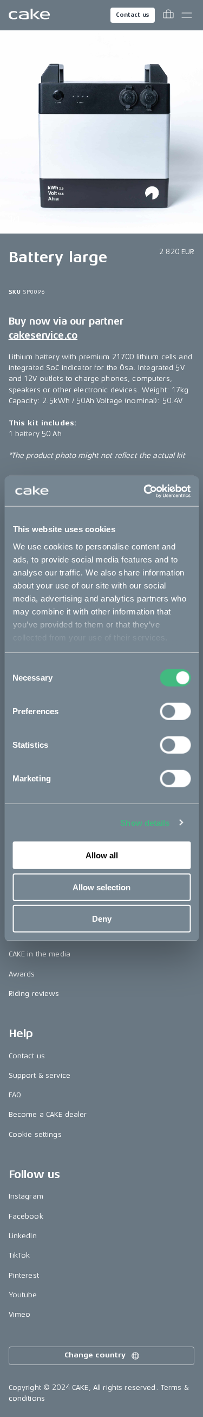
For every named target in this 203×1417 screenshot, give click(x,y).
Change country (94, 1355)
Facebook (26, 1216)
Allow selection (101, 886)
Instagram (26, 1196)
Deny (102, 918)
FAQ (15, 1095)
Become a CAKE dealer (48, 1114)
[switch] (175, 711)
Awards (22, 974)
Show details (144, 822)
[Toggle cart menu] (168, 15)
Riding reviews (34, 993)
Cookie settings (35, 1134)
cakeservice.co (43, 335)
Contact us (132, 14)
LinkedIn (23, 1236)
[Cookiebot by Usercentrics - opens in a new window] (145, 491)
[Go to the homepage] (29, 15)
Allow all (102, 855)
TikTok (19, 1255)
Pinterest (24, 1275)
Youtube (23, 1295)
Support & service (39, 1075)
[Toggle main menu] (187, 15)
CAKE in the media (39, 954)
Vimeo (20, 1314)
